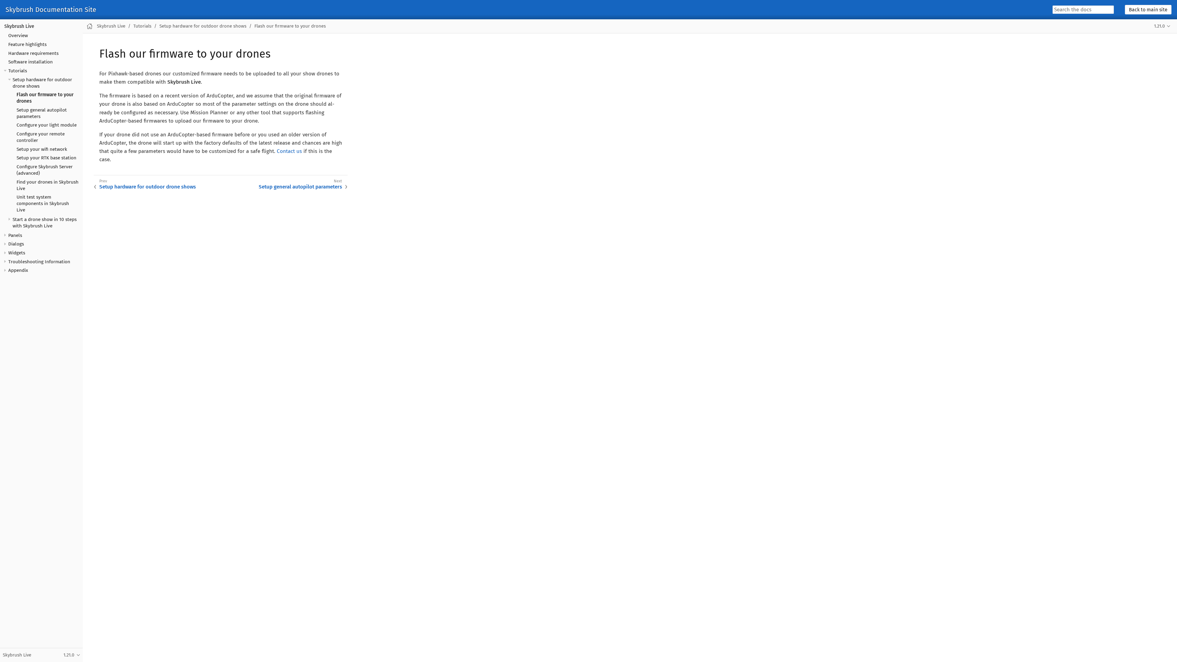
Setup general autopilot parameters (300, 187)
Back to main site (1148, 10)
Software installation (30, 62)
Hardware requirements (33, 53)
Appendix (18, 270)
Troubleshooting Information (39, 261)
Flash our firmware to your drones (290, 26)
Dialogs (16, 244)
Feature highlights (27, 44)
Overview (18, 35)
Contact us (289, 151)
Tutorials (17, 71)
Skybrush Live (19, 26)
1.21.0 (1159, 26)
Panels (15, 235)
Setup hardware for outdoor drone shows (202, 26)
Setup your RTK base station (46, 158)
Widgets (16, 253)
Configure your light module (47, 125)
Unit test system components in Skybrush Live (43, 203)
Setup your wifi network (42, 149)
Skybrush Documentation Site (51, 9)
